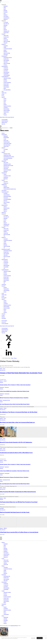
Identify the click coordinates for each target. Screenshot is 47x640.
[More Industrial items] (5, 161)
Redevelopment (6, 72)
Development (4, 66)
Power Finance (4, 320)
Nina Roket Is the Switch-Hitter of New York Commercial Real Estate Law (17, 422)
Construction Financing (8, 48)
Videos (5, 113)
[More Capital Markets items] (7, 76)
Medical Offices (6, 187)
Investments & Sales (5, 249)
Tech (3, 91)
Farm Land (6, 181)
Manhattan (5, 25)
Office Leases (6, 35)
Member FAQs (4, 122)
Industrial (5, 10)
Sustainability (6, 73)
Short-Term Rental (7, 144)
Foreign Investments (7, 82)
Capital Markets (4, 76)
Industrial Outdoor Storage (8, 165)
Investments (4, 56)
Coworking (6, 149)
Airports (5, 206)
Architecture (6, 67)
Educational (6, 197)
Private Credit (6, 83)
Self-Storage (6, 168)
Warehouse (5, 171)
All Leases (5, 42)
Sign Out (12, 117)
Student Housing (7, 141)
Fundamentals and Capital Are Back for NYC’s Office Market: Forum (16, 452)
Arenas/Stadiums (7, 194)
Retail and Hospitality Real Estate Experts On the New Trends (14, 512)
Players (5, 100)
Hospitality (6, 11)
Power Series (4, 297)
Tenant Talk (6, 39)
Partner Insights (6, 108)
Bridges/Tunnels (6, 208)
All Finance (6, 54)
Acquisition (6, 45)
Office (5, 7)
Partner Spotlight (7, 110)
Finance (3, 44)
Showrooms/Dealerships (8, 158)
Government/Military (7, 199)
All (4, 235)
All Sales (5, 64)
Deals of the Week (7, 41)
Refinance (5, 51)
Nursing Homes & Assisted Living (10, 188)
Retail (5, 9)
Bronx (5, 28)
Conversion (6, 70)
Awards (5, 98)
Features (5, 104)
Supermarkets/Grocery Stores (9, 156)
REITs (5, 88)
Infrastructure (4, 205)
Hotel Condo (6, 140)
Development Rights (7, 196)
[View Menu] (1, 0)
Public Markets (6, 86)
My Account (8, 117)
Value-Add (5, 61)
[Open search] (1, 126)
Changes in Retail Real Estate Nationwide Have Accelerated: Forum (21, 373)
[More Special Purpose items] (8, 191)
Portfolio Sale (6, 58)
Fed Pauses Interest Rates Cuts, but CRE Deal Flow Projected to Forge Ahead (18, 502)
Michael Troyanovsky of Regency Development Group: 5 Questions (14, 397)
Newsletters (4, 318)
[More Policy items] (4, 285)
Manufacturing (6, 166)
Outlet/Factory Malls (7, 155)
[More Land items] (4, 180)
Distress (5, 50)
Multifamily (6, 136)
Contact (3, 315)
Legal (5, 101)
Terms (12, 358)
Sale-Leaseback (6, 60)
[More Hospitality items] (6, 172)
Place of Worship (7, 202)
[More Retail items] (4, 152)
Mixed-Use (6, 19)
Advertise (3, 313)
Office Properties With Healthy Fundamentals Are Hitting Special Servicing (18, 491)
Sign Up (4, 117)
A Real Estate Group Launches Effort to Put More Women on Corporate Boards (19, 532)
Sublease (5, 38)
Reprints (3, 316)
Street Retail (6, 159)
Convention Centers (7, 175)
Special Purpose (6, 17)
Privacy (15, 358)
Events (3, 94)
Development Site (7, 576)
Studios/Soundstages (7, 169)
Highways (5, 209)
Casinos (5, 174)
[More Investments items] (6, 56)
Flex (4, 150)
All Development (7, 75)
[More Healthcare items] (6, 184)
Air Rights (5, 193)
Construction (6, 69)
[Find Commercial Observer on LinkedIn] (9, 355)
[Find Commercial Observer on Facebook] (9, 348)
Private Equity (6, 85)
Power (3, 95)
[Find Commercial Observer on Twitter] (9, 340)
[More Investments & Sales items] (9, 249)
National (5, 29)
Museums (5, 200)
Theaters (5, 203)
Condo (5, 138)
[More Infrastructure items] (7, 205)
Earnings (5, 79)
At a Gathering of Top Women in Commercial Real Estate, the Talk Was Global (18, 412)
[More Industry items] (5, 4)
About (3, 615)
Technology (4, 284)
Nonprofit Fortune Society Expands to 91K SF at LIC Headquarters (16, 442)
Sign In (1, 117)
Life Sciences (6, 16)
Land (5, 13)
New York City (6, 23)
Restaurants (6, 178)
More (3, 97)
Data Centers (6, 162)
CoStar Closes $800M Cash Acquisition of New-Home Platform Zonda (14, 391)
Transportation (6, 111)
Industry (3, 133)
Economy (5, 80)
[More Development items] (7, 66)
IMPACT (5, 528)
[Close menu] (1, 129)
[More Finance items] (5, 44)
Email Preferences (5, 120)
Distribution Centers (7, 163)
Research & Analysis (7, 105)
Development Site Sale (8, 57)
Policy (5, 103)
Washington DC (6, 31)
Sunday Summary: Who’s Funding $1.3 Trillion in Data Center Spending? (15, 384)
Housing (5, 287)
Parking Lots (6, 183)
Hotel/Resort (6, 177)
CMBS (5, 47)
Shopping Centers (7, 153)
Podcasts (5, 114)
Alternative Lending (7, 78)
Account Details (4, 119)
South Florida (6, 32)
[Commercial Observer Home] (4, 2)
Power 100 (4, 322)
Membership (6, 617)
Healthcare (5, 14)
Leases (3, 33)
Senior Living (6, 146)
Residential (6, 6)
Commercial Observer (14, 625)
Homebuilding (6, 137)
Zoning (5, 291)
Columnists (6, 107)
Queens (5, 26)
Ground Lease (6, 36)
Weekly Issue (4, 92)
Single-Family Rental (7, 143)
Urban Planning (6, 290)
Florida (1, 395)
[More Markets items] (5, 20)
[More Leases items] (4, 34)
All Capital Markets (7, 89)
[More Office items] (4, 147)
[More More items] (4, 97)
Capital (3, 590)
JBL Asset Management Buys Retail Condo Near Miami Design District (15, 404)
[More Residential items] (6, 134)
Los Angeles (6, 22)
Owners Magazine (5, 323)
